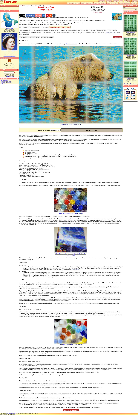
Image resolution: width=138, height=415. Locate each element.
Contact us (3, 83)
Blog (128, 1)
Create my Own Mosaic (73, 3)
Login (2, 8)
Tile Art (37, 5)
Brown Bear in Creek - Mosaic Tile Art (71, 124)
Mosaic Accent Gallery (100, 3)
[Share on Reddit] (50, 15)
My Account (116, 1)
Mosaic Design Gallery (87, 3)
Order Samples (76, 269)
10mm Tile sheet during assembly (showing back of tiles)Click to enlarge (70, 254)
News (121, 1)
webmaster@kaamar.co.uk (12, 413)
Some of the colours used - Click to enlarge (71, 213)
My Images (109, 1)
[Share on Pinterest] (47, 15)
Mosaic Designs (31, 5)
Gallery (24, 5)
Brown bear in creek (71, 44)
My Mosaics (102, 1)
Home (20, 5)
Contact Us (134, 3)
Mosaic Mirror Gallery (112, 3)
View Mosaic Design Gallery (9, 56)
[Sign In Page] (18, 5)
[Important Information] (18, 78)
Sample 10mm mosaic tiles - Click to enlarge (71, 344)
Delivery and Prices (111, 32)
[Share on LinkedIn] (43, 15)
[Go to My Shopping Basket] (137, 5)
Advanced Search (9, 76)
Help (125, 1)
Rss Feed (134, 1)
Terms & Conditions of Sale (6, 82)
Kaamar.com (10, 1)
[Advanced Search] (18, 70)
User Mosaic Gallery (124, 3)
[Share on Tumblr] (53, 15)
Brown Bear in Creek (44, 5)
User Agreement (4, 80)
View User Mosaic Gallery (9, 67)
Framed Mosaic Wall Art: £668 (59, 27)
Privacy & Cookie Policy (6, 81)
